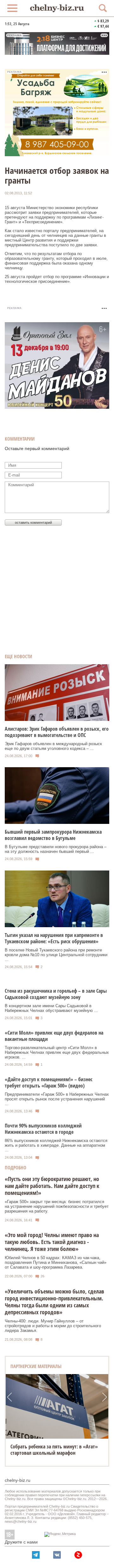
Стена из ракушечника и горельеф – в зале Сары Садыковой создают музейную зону (56, 994)
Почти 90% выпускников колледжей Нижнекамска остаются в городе (43, 1128)
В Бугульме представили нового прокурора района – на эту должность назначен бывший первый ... (55, 849)
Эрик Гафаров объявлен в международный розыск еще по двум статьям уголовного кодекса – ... (53, 746)
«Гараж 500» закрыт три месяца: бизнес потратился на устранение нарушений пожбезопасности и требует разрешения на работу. (57, 1206)
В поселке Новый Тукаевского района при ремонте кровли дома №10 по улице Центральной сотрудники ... (56, 955)
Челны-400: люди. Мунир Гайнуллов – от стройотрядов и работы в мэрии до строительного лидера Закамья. (53, 1326)
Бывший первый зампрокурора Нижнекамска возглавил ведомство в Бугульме (53, 835)
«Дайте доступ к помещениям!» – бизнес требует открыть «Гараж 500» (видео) (48, 1082)
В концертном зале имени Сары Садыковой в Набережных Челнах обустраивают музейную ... (51, 1008)
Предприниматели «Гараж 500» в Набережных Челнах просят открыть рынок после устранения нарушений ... (57, 1099)
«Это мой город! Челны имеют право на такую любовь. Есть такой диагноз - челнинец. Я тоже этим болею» (52, 1242)
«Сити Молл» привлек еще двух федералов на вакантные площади (54, 1035)
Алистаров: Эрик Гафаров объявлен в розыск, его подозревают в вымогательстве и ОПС (57, 732)
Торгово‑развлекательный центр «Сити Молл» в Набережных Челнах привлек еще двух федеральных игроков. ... (57, 1052)
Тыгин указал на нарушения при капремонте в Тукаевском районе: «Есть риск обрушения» (54, 938)
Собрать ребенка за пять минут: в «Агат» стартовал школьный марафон (54, 1449)
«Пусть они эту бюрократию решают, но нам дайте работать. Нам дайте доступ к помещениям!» (52, 1185)
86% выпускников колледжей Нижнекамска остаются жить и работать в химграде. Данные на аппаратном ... (56, 1145)
